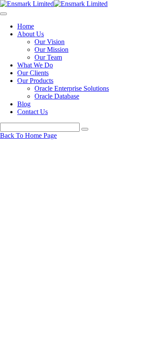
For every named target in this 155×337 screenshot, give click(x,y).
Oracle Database (56, 96)
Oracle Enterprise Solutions (71, 88)
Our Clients (33, 72)
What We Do (35, 65)
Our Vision (49, 41)
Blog (24, 104)
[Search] (84, 129)
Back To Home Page (28, 135)
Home (25, 26)
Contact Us (32, 111)
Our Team (48, 57)
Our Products (35, 80)
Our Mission (51, 49)
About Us (30, 34)
